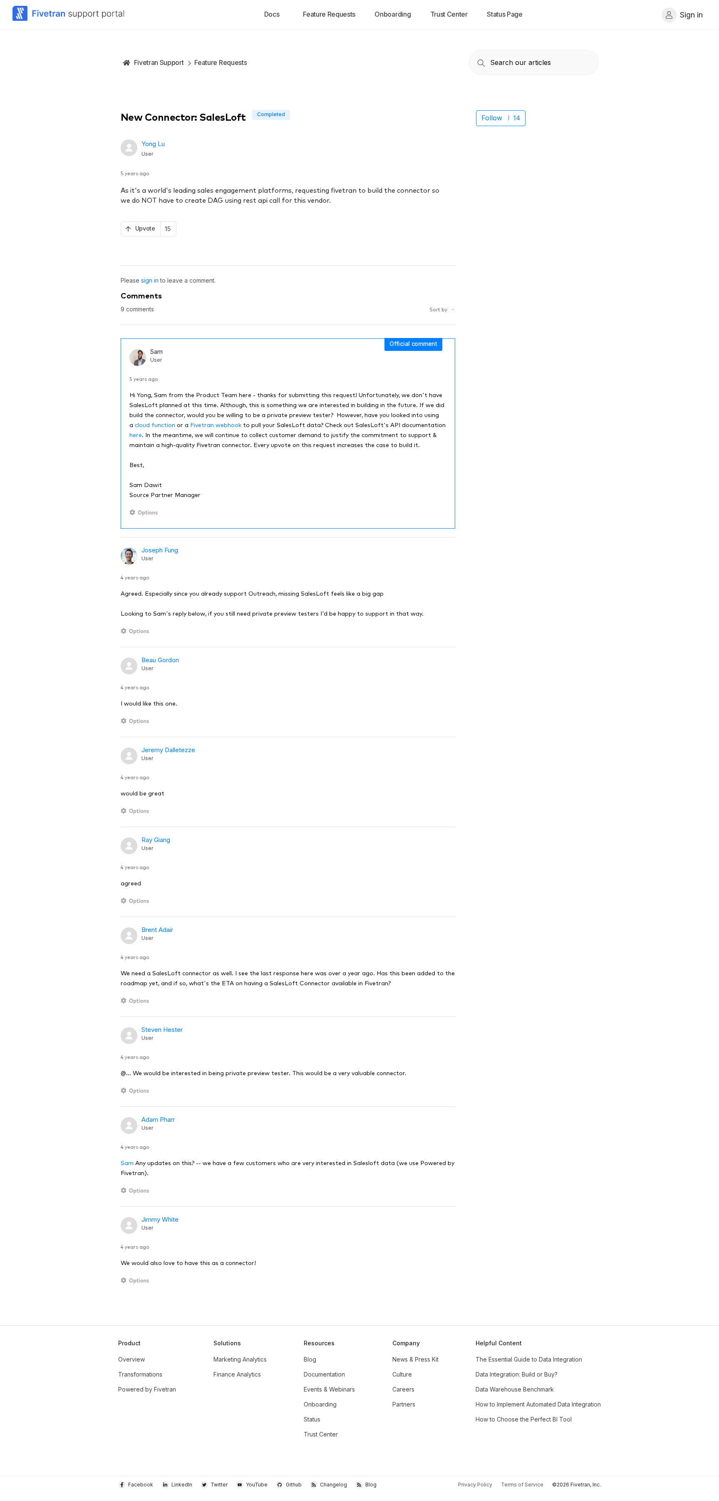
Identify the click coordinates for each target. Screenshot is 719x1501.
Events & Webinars (329, 1389)
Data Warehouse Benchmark (515, 1389)
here (135, 434)
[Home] (68, 15)
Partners (403, 1404)
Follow (491, 118)
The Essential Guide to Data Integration (529, 1359)
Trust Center (321, 1434)
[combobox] (534, 62)
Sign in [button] (691, 14)
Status (312, 1419)
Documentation (324, 1374)
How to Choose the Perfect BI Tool (524, 1419)
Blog (310, 1359)
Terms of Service (522, 1484)
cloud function (155, 424)
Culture (402, 1374)
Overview (131, 1359)
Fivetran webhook (215, 424)
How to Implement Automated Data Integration (538, 1404)
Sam (127, 1162)
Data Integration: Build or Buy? (517, 1374)
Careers (403, 1389)
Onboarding (320, 1404)
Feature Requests (220, 62)
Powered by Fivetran (147, 1389)
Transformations (140, 1374)
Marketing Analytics (240, 1359)
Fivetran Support (159, 62)
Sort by (439, 309)
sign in (150, 280)
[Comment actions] (145, 512)
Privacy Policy (475, 1484)
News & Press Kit (415, 1359)
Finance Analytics (237, 1374)
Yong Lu (153, 144)
